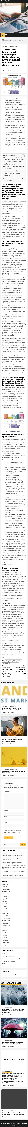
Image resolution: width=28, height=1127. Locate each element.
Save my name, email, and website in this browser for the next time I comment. (13, 832)
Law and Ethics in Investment (9, 961)
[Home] (3, 35)
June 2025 (4, 903)
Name (6, 810)
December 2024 (6, 918)
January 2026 (5, 886)
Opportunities (15, 661)
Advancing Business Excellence (10, 975)
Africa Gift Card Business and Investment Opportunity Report (12, 709)
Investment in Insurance (8, 956)
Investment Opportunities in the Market (10, 46)
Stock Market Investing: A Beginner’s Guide (12, 875)
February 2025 (5, 913)
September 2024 (6, 925)
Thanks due (9, 180)
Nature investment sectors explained (13, 179)
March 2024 (5, 940)
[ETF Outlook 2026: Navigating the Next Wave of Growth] (14, 726)
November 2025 (6, 891)
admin (11, 70)
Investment (19, 660)
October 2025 (5, 894)
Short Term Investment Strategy (10, 966)
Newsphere (21, 1123)
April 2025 (4, 908)
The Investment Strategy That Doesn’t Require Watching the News (13, 1113)
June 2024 (4, 933)
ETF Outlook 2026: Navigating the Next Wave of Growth (12, 740)
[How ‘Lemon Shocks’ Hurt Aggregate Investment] (14, 757)
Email (5, 816)
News (3, 963)
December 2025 (6, 889)
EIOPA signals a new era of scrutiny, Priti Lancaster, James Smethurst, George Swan (13, 1010)
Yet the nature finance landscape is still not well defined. (14, 167)
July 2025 (4, 901)
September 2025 (6, 896)
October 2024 (5, 923)
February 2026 (5, 884)
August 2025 (5, 899)
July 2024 (4, 930)
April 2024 (4, 937)
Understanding (6, 663)
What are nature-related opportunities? (14, 177)
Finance (14, 660)
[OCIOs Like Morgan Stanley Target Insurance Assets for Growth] (14, 1028)
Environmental (8, 660)
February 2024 (5, 942)
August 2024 (5, 928)
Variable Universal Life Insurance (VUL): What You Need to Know (20, 669)
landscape (5, 661)
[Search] (26, 35)
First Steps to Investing (7, 954)
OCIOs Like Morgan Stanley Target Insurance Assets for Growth (12, 1042)
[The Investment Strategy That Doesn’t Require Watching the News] (14, 1099)
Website (6, 822)
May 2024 (4, 935)
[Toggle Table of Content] (22, 155)
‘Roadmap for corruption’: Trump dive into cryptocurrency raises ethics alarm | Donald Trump (7, 671)
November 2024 (6, 920)
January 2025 (5, 916)
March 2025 (5, 911)
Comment (7, 791)
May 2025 (4, 906)
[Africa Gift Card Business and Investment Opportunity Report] (14, 694)
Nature (9, 661)
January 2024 (5, 945)
